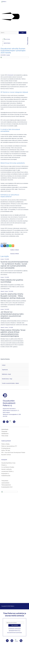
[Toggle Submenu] (27, 365)
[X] (4, 246)
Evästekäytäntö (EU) (6, 487)
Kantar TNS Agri (5, 450)
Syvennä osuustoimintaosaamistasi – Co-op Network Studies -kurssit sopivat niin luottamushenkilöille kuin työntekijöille (14, 265)
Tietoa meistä (4, 435)
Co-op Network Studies (7, 467)
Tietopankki (4, 431)
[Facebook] (2, 246)
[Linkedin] (7, 246)
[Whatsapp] (10, 246)
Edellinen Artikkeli (14, 250)
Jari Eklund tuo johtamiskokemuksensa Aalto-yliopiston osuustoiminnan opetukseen (12, 315)
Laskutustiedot (5, 483)
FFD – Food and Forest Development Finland (13, 452)
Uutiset (8, 55)
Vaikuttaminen (5, 433)
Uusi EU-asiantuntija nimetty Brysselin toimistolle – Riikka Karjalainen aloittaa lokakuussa (13, 296)
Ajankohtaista (7, 43)
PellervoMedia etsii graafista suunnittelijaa (12, 281)
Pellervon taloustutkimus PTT (9, 446)
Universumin (10, 75)
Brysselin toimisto (6, 454)
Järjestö (2, 291)
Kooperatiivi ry (5, 473)
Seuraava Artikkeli (14, 253)
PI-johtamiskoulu (5, 448)
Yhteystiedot (4, 480)
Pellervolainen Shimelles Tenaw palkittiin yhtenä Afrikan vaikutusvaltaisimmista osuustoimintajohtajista (13, 333)
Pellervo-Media (5, 444)
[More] (13, 246)
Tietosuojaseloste (6, 485)
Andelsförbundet (5, 475)
